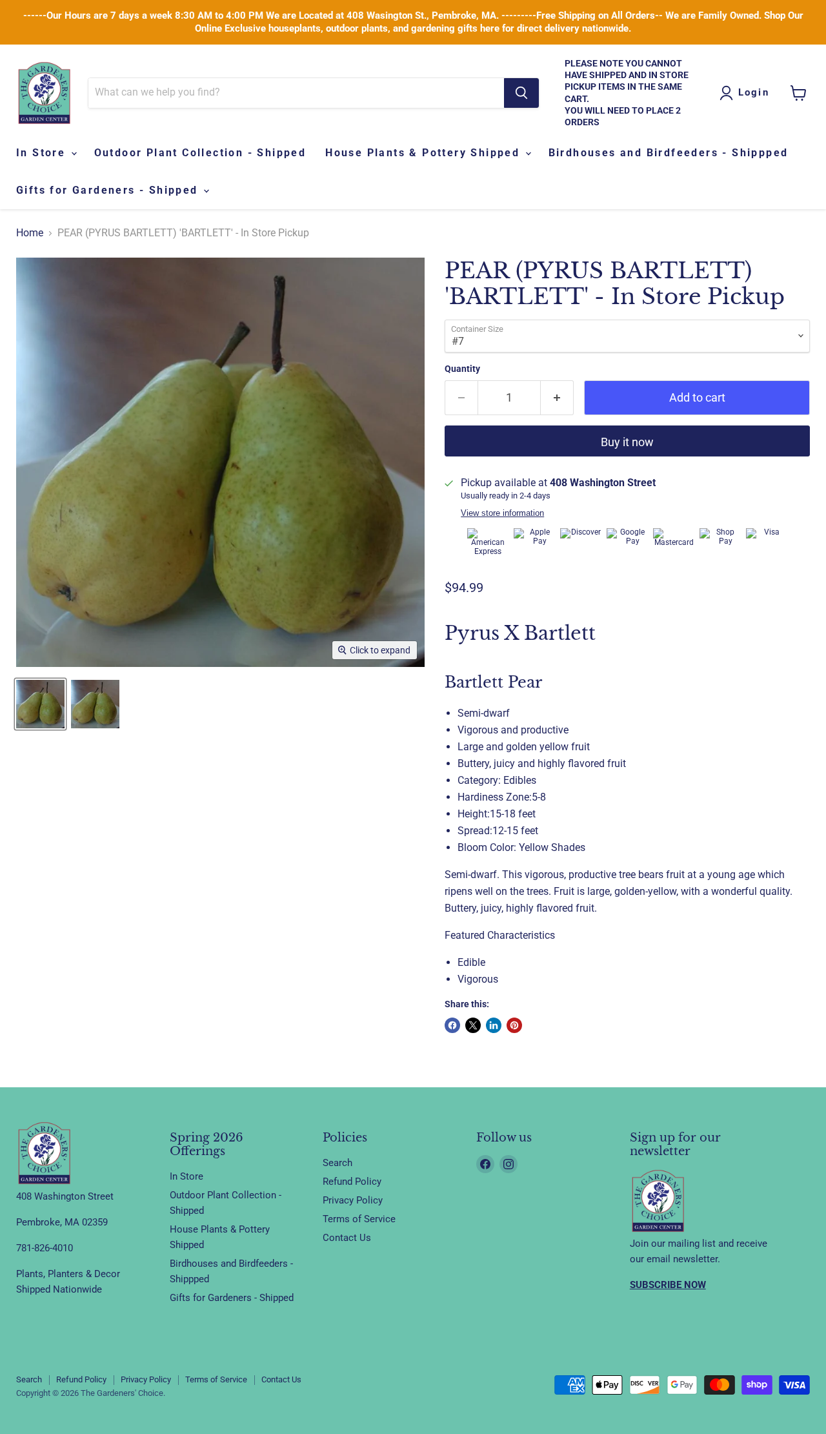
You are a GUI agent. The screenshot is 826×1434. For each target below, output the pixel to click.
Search (337, 1163)
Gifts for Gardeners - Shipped (109, 190)
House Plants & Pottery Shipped (424, 153)
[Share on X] (473, 1025)
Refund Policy (352, 1181)
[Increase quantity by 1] (557, 398)
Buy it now (627, 442)
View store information (502, 513)
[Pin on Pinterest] (514, 1025)
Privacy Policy (353, 1200)
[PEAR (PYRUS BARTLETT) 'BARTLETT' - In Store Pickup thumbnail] (40, 704)
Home (29, 233)
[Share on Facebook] (452, 1025)
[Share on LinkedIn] (493, 1025)
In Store (43, 153)
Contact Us (347, 1238)
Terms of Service (359, 1219)
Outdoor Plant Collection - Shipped (200, 153)
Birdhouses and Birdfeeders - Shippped (669, 153)
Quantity (462, 369)
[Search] (521, 93)
